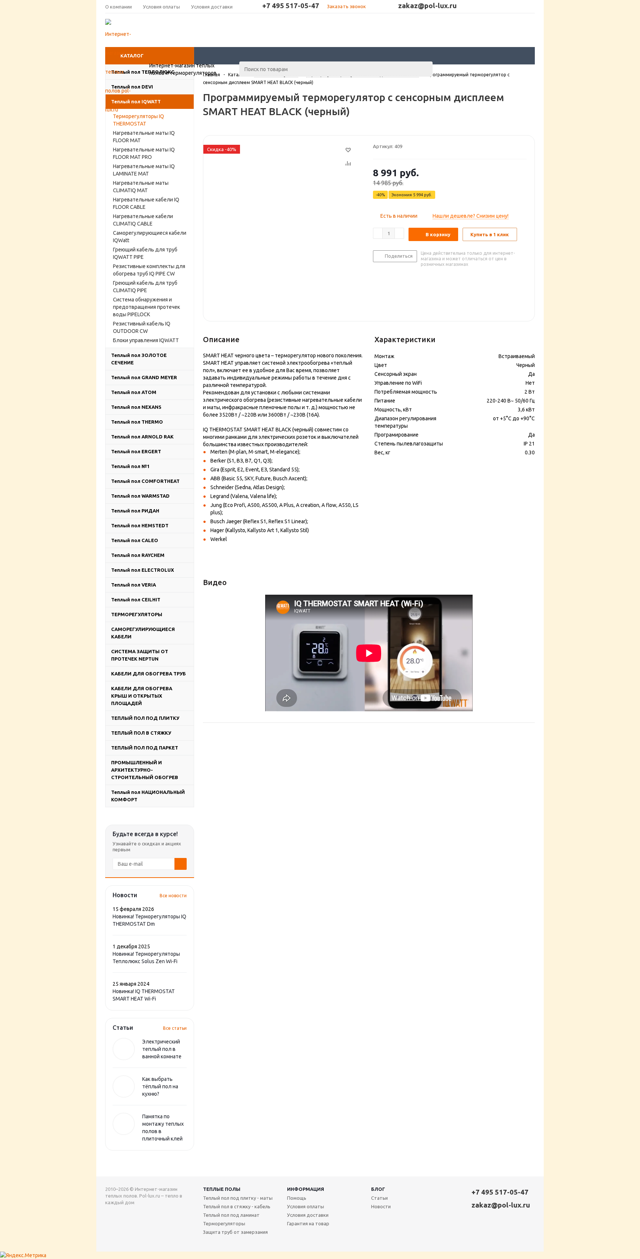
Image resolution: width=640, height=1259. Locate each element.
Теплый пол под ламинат (231, 1215)
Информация (305, 1189)
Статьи (379, 1197)
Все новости (173, 895)
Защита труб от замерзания (235, 1232)
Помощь (296, 1197)
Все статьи (175, 1028)
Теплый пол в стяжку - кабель (236, 1206)
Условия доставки (308, 1215)
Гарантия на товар (308, 1223)
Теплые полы (221, 1189)
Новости (381, 1206)
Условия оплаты (305, 1206)
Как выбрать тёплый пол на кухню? (160, 1086)
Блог (378, 1189)
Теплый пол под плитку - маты (238, 1197)
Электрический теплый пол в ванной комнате (161, 1049)
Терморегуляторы (224, 1223)
